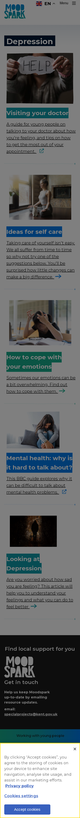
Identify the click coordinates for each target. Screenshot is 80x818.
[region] (40, 780)
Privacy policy (19, 786)
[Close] (75, 749)
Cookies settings (21, 796)
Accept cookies (27, 809)
